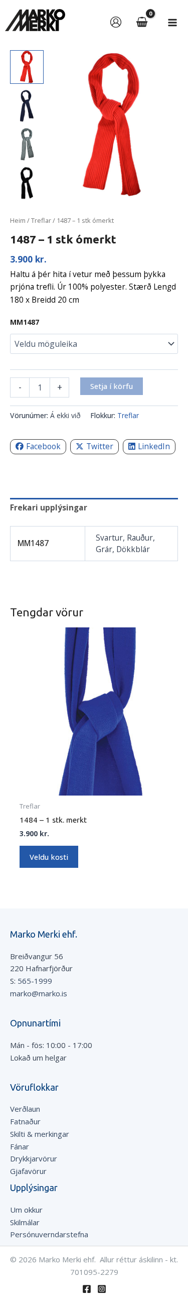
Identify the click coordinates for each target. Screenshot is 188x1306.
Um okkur (26, 1210)
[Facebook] (86, 1288)
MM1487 (24, 322)
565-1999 (35, 981)
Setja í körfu (111, 386)
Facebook (43, 446)
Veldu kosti (49, 857)
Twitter (99, 446)
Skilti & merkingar (39, 1134)
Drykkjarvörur (33, 1158)
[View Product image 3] (27, 144)
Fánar (19, 1146)
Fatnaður (25, 1121)
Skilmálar (25, 1222)
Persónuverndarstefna (49, 1234)
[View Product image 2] (27, 105)
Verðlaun (25, 1109)
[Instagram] (101, 1288)
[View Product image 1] (27, 67)
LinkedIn (154, 446)
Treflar (41, 220)
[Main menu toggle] (172, 22)
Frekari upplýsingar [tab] (48, 507)
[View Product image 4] (27, 183)
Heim (18, 220)
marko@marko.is (38, 993)
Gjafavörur (28, 1171)
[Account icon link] (116, 22)
